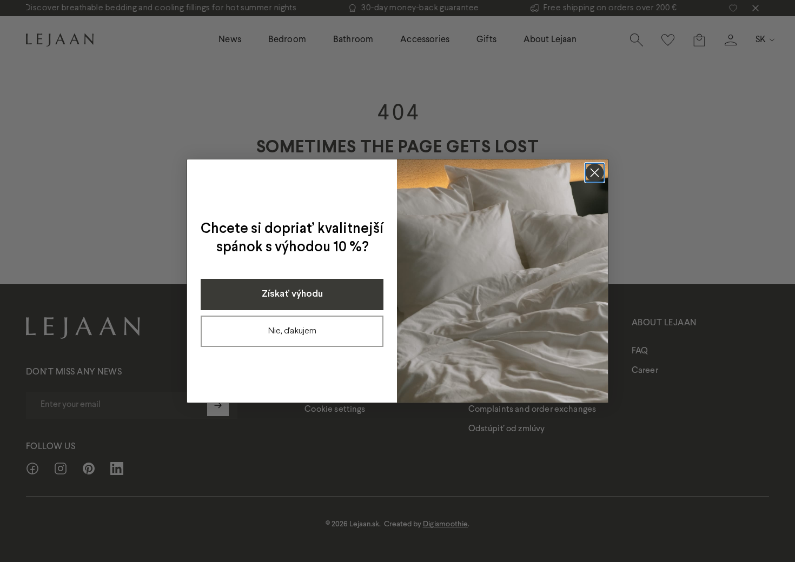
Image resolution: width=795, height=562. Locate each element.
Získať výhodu (292, 294)
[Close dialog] (594, 172)
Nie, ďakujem (292, 331)
